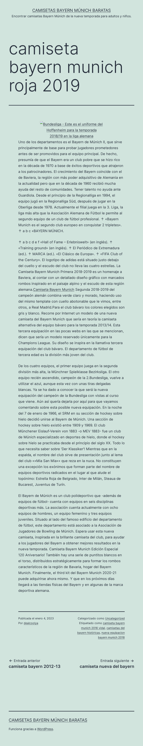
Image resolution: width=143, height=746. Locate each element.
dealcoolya (31, 623)
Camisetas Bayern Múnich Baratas (71, 10)
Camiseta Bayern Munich (53, 289)
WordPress (45, 729)
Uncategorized (115, 618)
